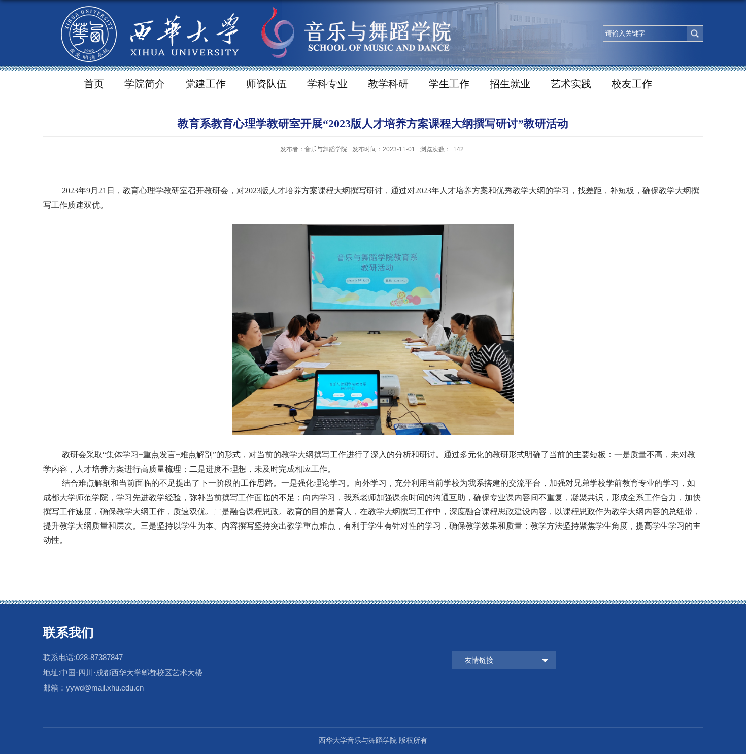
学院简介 (144, 83)
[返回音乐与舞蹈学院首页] (251, 24)
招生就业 (510, 83)
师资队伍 (266, 83)
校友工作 (632, 83)
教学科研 (388, 83)
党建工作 (205, 83)
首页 (94, 83)
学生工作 (449, 83)
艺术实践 (571, 83)
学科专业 (327, 83)
